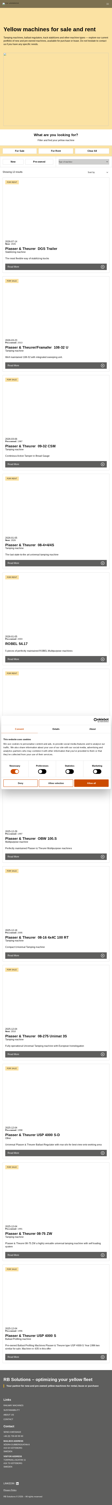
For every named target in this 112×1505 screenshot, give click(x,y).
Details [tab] (56, 729)
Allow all (91, 783)
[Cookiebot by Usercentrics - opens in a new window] (96, 720)
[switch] (42, 771)
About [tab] (92, 729)
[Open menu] (107, 4)
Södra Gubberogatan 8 (17, 1444)
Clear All (92, 151)
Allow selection (56, 783)
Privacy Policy (10, 1490)
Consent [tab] (19, 729)
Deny (20, 783)
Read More (13, 268)
